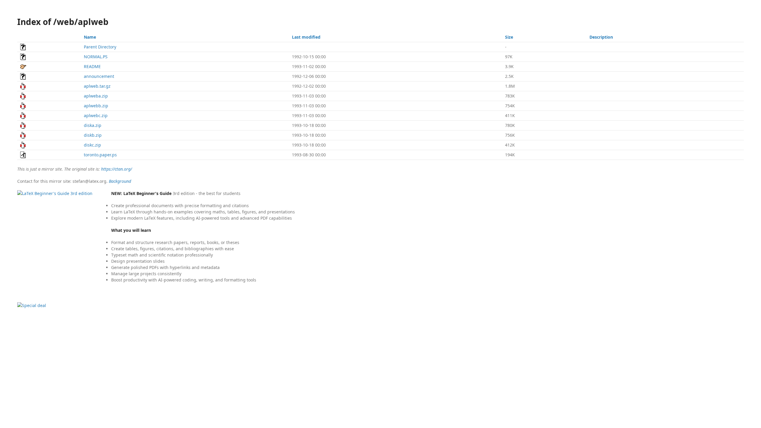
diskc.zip (92, 145)
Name (90, 37)
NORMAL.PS (96, 56)
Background (120, 181)
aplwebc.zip (96, 115)
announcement (99, 76)
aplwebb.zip (96, 105)
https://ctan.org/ (116, 169)
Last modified (306, 37)
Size (509, 37)
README (92, 66)
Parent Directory (100, 47)
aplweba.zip (96, 96)
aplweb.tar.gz (97, 86)
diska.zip (92, 125)
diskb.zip (93, 135)
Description (601, 37)
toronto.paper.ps (100, 155)
